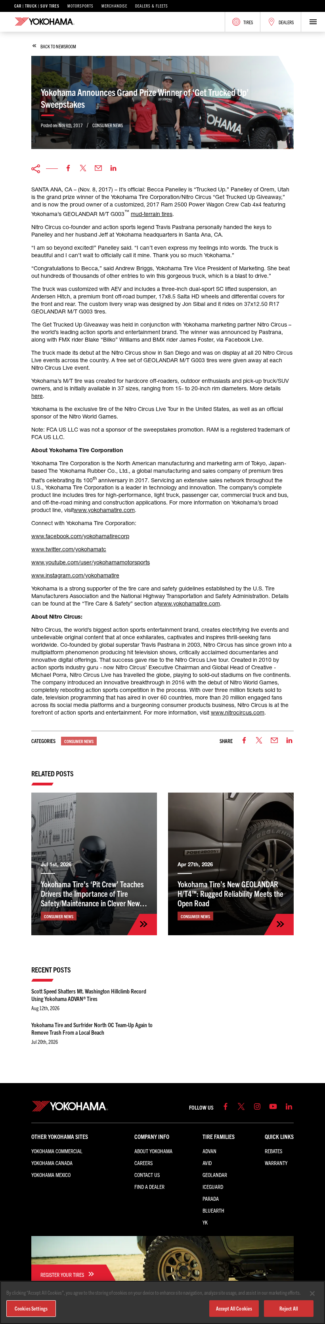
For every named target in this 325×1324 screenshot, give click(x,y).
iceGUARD (213, 1186)
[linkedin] (113, 169)
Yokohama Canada (52, 1162)
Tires (248, 22)
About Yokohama (153, 1150)
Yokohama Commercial (56, 1150)
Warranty (276, 1162)
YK (205, 1222)
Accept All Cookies (234, 1308)
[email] (98, 169)
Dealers (286, 22)
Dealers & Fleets (151, 6)
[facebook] (68, 169)
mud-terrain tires (151, 214)
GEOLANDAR (215, 1174)
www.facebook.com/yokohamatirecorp (80, 536)
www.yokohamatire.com (104, 510)
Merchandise (114, 6)
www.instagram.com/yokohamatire (75, 575)
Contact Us (147, 1174)
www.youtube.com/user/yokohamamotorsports (90, 562)
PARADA (211, 1198)
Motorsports (80, 6)
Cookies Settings (31, 1308)
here (37, 395)
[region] (162, 1302)
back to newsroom (58, 46)
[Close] (312, 1293)
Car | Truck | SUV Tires (36, 6)
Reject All (288, 1308)
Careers (143, 1162)
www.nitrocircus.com (237, 712)
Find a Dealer (149, 1186)
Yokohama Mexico (51, 1174)
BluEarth (213, 1210)
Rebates (273, 1150)
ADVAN (209, 1150)
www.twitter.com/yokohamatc (68, 549)
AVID (207, 1162)
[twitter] (83, 169)
